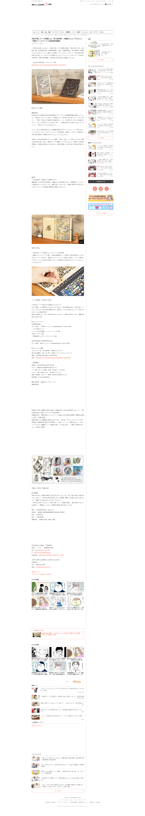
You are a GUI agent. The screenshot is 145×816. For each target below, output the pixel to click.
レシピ (88, 1)
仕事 (42, 32)
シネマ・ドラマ (93, 32)
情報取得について (83, 802)
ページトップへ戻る (100, 213)
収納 (33, 725)
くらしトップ (36, 32)
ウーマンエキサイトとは (65, 800)
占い (101, 1)
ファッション (84, 32)
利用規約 (53, 802)
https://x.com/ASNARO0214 (42, 552)
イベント (73, 32)
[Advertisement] (72, 18)
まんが (97, 1)
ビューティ (93, 1)
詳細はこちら (36, 572)
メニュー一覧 (110, 1)
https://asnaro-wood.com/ (42, 550)
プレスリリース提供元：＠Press (41, 574)
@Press (41, 43)
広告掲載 (97, 802)
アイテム (61, 32)
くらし (85, 1)
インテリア (55, 32)
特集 (89, 39)
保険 (49, 32)
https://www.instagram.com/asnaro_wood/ (51, 555)
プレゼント (105, 1)
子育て (81, 1)
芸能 (78, 32)
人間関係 (67, 32)
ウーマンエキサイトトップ (97, 4)
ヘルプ (84, 800)
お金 (46, 32)
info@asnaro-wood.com (43, 567)
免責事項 (91, 802)
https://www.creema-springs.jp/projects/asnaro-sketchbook (49, 65)
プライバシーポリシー (63, 802)
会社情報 (47, 802)
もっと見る (58, 790)
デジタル (101, 32)
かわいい (39, 725)
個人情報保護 (73, 802)
